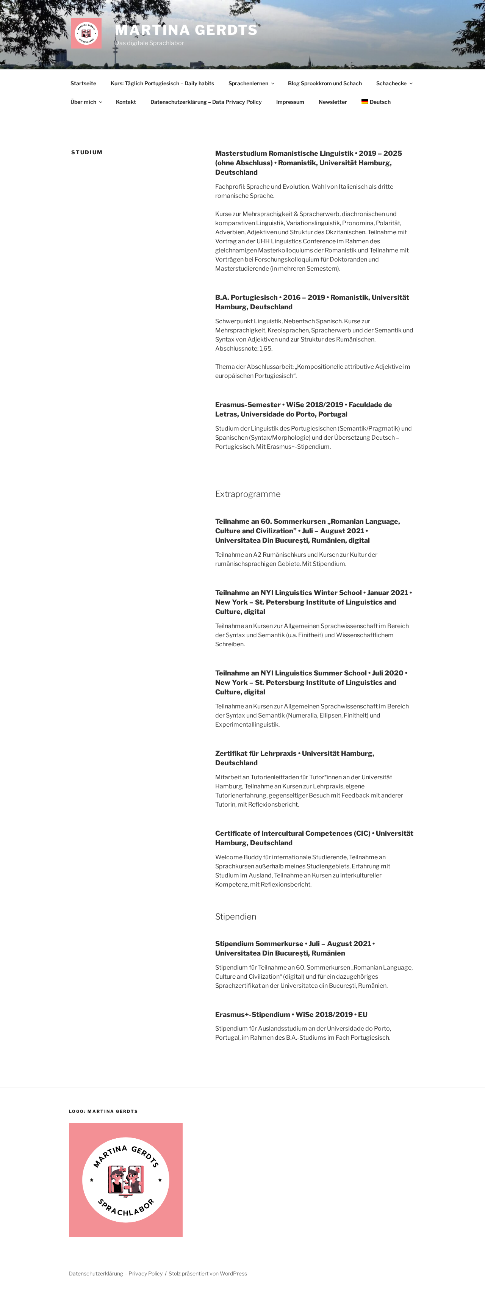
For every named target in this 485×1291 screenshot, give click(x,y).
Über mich (83, 102)
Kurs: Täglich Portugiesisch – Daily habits (162, 83)
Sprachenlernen (248, 83)
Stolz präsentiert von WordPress (208, 1273)
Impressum (290, 102)
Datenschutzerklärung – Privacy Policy (116, 1273)
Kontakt (126, 102)
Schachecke (391, 83)
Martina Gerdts (186, 30)
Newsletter (333, 102)
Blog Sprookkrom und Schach (325, 83)
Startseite (83, 83)
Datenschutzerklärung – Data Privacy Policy (206, 102)
